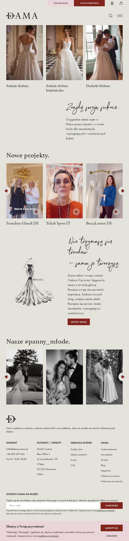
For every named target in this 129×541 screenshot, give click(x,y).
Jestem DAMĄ (79, 321)
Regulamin (106, 470)
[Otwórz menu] (120, 16)
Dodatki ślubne (98, 85)
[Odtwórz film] (36, 211)
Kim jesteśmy (106, 454)
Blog (103, 465)
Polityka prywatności (110, 476)
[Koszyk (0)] (121, 3)
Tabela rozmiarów (79, 454)
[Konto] (112, 3)
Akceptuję (111, 528)
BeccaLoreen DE (99, 223)
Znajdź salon (61, 3)
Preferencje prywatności (112, 481)
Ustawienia (111, 535)
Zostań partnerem (89, 3)
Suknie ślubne (17, 85)
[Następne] (122, 191)
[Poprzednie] (6, 191)
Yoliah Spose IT (58, 223)
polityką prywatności (106, 510)
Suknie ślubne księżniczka (57, 87)
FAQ (73, 465)
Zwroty (74, 460)
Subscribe (111, 505)
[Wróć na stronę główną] (22, 16)
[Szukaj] (110, 15)
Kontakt (104, 460)
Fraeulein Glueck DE (22, 223)
